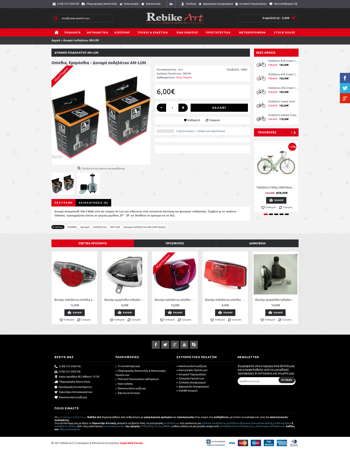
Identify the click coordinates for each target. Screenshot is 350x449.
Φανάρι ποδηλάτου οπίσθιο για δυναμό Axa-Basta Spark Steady (75, 299)
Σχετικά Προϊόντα (92, 243)
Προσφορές (267, 132)
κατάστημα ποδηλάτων (72, 417)
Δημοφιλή (257, 243)
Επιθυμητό (194, 120)
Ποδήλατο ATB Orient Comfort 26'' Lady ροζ (283, 61)
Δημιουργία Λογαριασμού (194, 386)
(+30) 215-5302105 (70, 366)
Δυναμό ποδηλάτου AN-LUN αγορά (144, 227)
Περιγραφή (63, 202)
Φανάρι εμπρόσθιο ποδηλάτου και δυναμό (276, 299)
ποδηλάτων (171, 423)
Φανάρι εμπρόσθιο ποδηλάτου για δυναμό (125, 299)
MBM (166, 426)
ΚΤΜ (143, 426)
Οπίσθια (72, 227)
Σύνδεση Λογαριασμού (192, 382)
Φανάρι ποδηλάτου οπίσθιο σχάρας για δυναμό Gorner (226, 299)
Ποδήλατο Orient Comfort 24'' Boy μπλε (283, 101)
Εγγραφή (286, 380)
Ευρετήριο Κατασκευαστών (76, 391)
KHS (150, 426)
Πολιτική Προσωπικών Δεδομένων (138, 379)
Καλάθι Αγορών (188, 390)
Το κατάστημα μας (129, 366)
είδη (62, 429)
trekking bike (282, 423)
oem (180, 69)
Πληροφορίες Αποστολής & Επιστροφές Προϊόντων (140, 372)
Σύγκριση (214, 120)
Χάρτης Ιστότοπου (129, 393)
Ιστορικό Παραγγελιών (192, 374)
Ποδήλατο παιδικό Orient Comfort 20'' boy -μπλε (283, 115)
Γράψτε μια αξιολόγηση (211, 131)
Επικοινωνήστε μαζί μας (73, 397)
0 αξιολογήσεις (185, 131)
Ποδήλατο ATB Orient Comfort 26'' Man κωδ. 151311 (283, 74)
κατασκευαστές (114, 426)
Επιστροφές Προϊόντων (193, 370)
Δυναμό (85, 227)
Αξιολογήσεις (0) (93, 202)
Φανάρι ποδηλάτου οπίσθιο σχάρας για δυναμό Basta (176, 299)
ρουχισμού (72, 429)
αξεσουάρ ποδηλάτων (270, 426)
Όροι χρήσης (125, 383)
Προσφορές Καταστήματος (75, 386)
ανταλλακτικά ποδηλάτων (237, 426)
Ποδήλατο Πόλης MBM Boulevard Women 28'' (277, 187)
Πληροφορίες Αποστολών (75, 381)
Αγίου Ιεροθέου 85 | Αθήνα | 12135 (79, 376)
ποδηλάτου (100, 227)
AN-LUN (115, 227)
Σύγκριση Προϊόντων (191, 378)
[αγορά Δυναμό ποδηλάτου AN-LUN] (101, 115)
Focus (158, 426)
